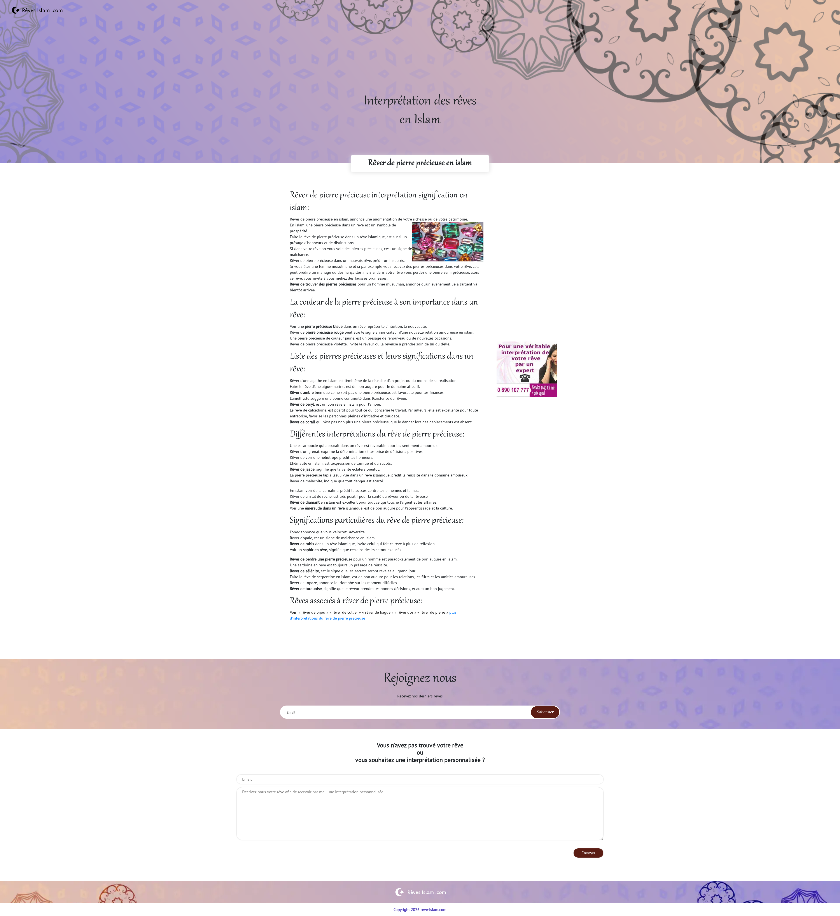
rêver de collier (345, 612)
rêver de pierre (432, 612)
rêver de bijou (313, 612)
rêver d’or (405, 612)
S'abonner (545, 712)
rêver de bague (377, 612)
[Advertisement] (420, 61)
